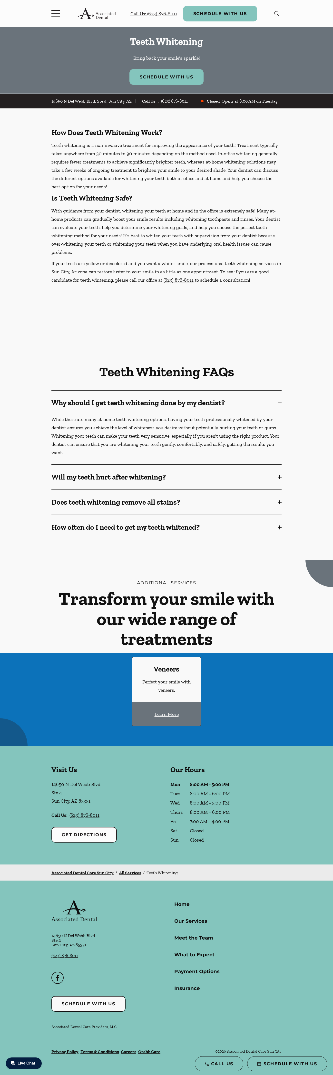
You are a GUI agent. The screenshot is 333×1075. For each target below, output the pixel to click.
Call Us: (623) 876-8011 (153, 14)
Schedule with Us (220, 13)
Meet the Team (193, 938)
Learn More (167, 714)
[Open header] (56, 13)
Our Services (190, 921)
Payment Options (197, 971)
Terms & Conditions (99, 1051)
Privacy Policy (64, 1051)
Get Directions (84, 834)
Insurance (187, 988)
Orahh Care (149, 1051)
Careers (128, 1051)
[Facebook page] (57, 978)
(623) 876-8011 (174, 101)
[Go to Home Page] (96, 13)
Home (182, 904)
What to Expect (194, 955)
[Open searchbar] (277, 13)
